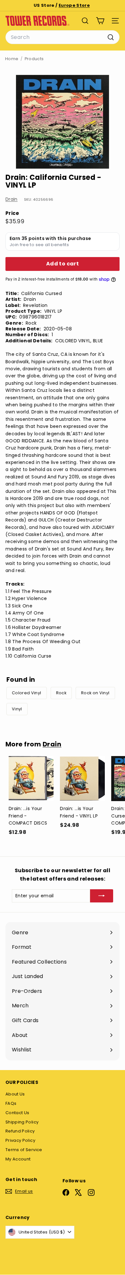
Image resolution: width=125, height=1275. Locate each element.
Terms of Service (23, 1150)
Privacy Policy (20, 1140)
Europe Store (74, 5)
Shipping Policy (21, 1122)
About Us (15, 1094)
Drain (11, 199)
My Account (18, 1159)
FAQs (10, 1103)
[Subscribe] (101, 895)
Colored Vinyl (26, 693)
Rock (61, 693)
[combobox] (62, 37)
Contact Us (17, 1113)
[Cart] (100, 20)
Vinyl (17, 709)
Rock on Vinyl (95, 693)
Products (34, 58)
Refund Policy (20, 1131)
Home (11, 58)
